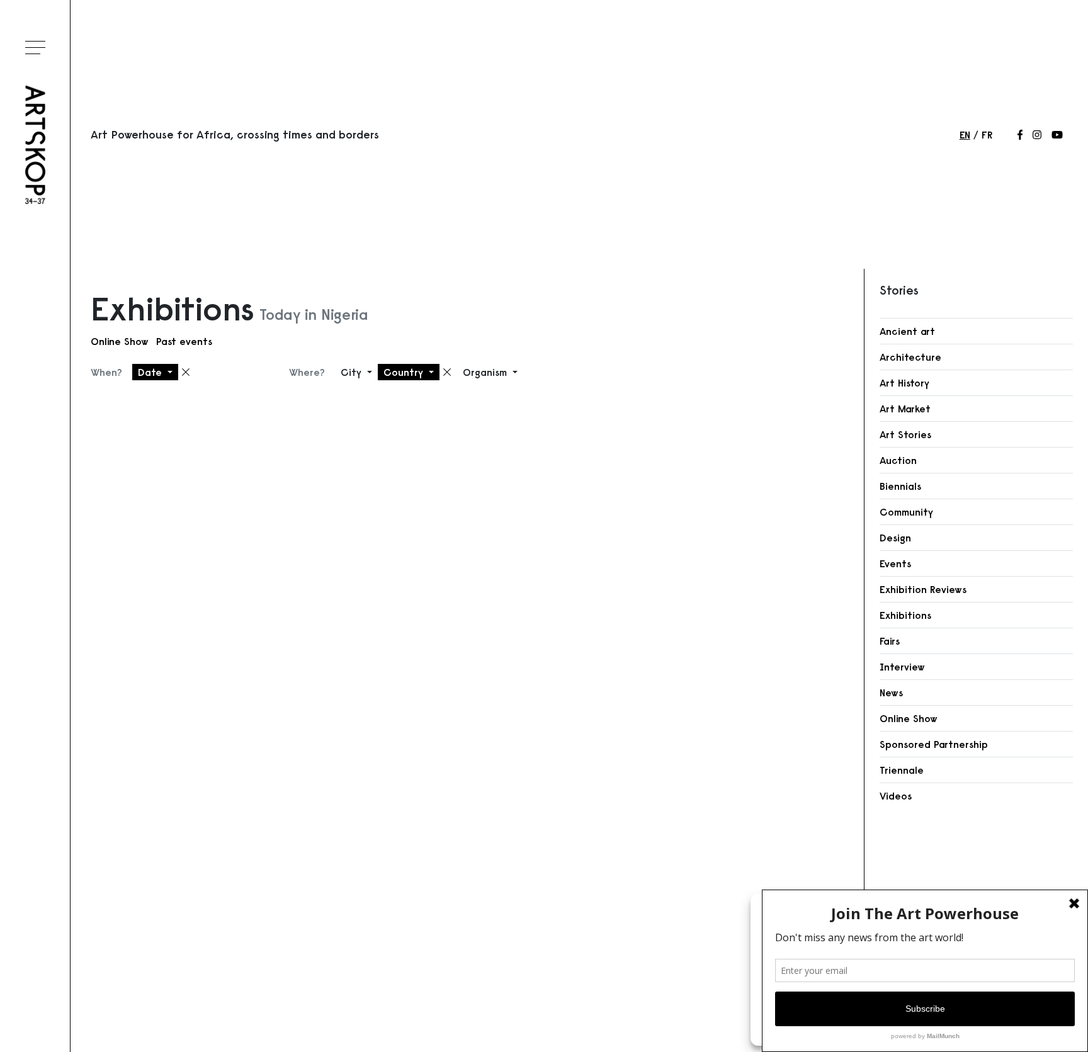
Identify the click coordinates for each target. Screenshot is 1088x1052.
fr (987, 134)
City (353, 372)
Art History (904, 382)
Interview (902, 666)
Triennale (902, 770)
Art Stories (905, 434)
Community (906, 512)
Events (895, 563)
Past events (184, 341)
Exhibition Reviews (923, 589)
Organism (486, 372)
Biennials (900, 486)
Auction (898, 460)
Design (895, 537)
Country (404, 372)
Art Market (905, 408)
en (965, 134)
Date (151, 372)
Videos (896, 795)
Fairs (890, 641)
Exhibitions (905, 615)
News (891, 692)
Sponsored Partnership (934, 744)
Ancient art (907, 331)
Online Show (120, 341)
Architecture (910, 357)
